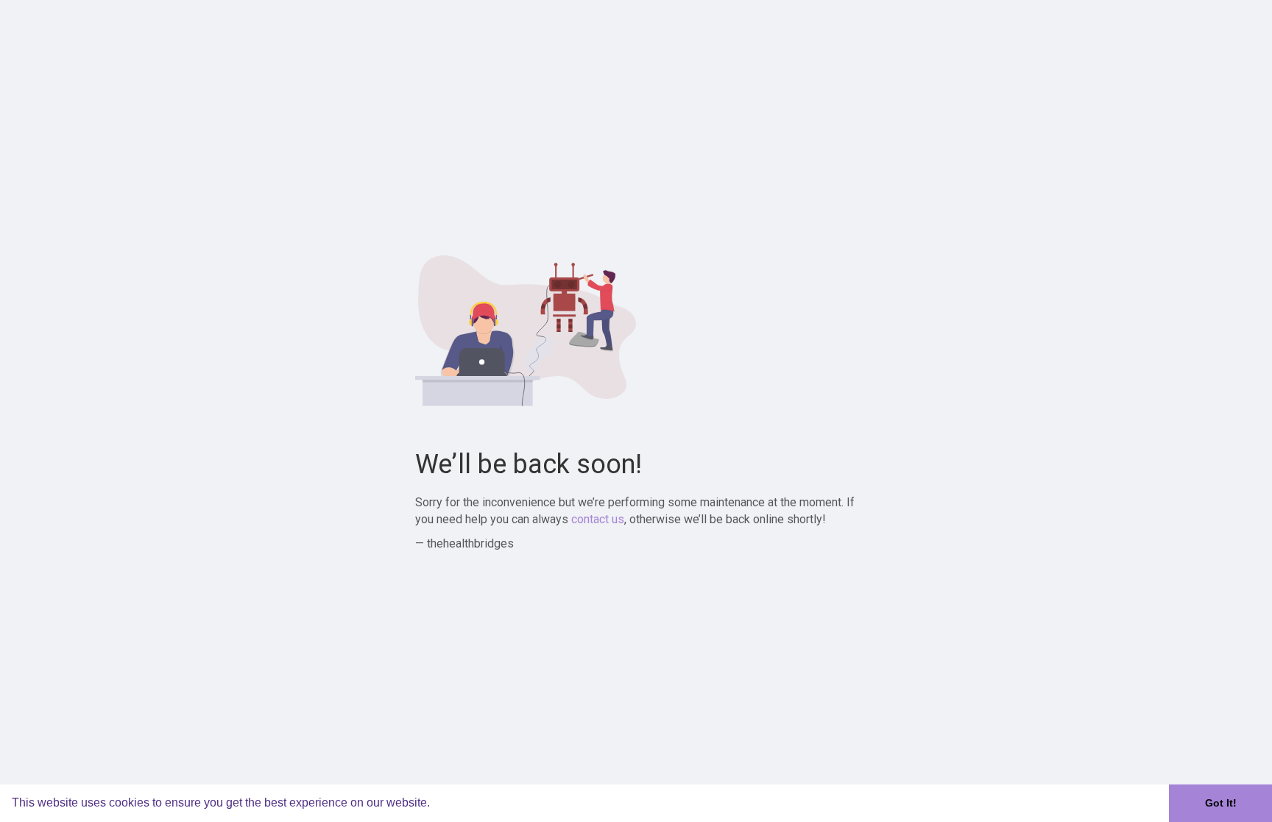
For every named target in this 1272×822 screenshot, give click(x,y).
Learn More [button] (465, 802)
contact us (597, 519)
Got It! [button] (1221, 803)
